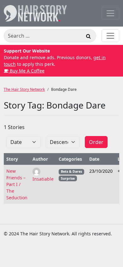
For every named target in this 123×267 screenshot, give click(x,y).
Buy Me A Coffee (26, 71)
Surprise (68, 178)
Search (88, 37)
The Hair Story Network (24, 89)
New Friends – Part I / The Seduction (16, 184)
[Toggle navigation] (110, 13)
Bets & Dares (71, 171)
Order (96, 142)
